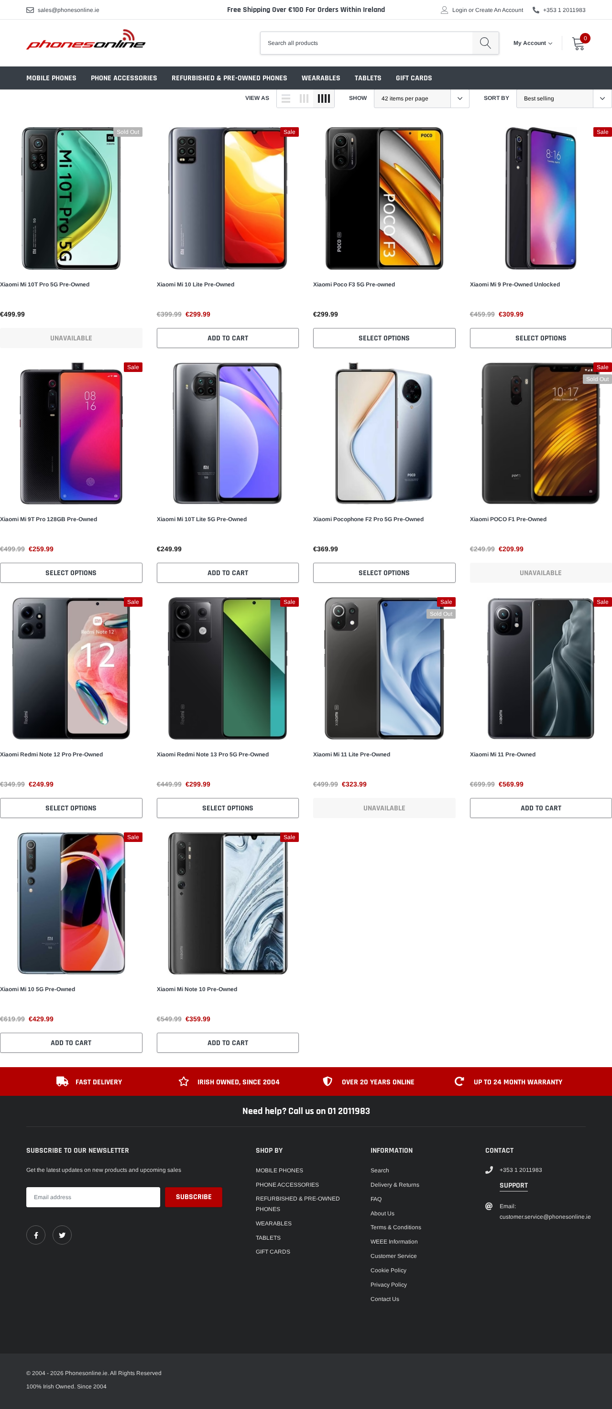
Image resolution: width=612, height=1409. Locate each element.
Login (459, 10)
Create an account (499, 10)
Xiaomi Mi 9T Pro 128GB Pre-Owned (48, 519)
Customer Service (394, 1256)
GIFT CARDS (414, 78)
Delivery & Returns (395, 1184)
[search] (485, 43)
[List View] (286, 98)
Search (380, 1170)
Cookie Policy (388, 1270)
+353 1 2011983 (564, 10)
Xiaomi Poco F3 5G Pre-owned (354, 284)
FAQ (376, 1199)
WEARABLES (321, 78)
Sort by (496, 98)
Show (358, 98)
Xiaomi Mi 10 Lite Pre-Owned (195, 284)
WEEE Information (394, 1241)
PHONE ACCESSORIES (124, 78)
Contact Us (385, 1299)
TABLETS (368, 78)
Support (514, 1185)
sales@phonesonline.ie (68, 10)
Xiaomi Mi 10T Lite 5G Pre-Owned (202, 519)
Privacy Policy (389, 1284)
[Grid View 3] (304, 98)
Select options (384, 338)
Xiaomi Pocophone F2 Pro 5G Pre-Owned (368, 519)
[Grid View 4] (323, 98)
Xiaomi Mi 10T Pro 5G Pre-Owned (44, 284)
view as (257, 98)
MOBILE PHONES (51, 78)
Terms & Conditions (396, 1227)
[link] (71, 198)
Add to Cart (228, 338)
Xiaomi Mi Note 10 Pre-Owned (197, 989)
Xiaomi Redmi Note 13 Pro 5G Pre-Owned (213, 754)
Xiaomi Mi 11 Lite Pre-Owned (351, 754)
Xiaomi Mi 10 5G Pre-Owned (37, 989)
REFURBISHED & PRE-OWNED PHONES (229, 78)
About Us (382, 1213)
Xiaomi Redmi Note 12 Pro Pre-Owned (51, 754)
